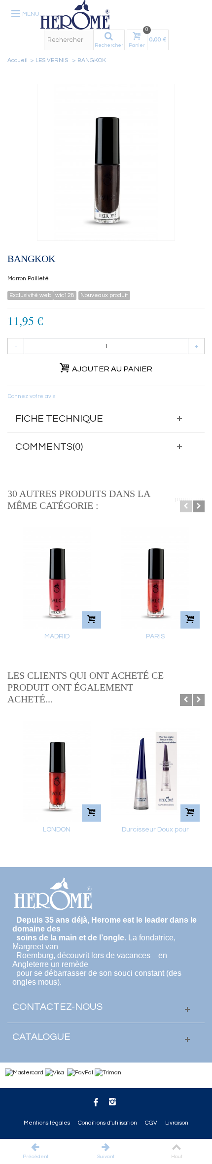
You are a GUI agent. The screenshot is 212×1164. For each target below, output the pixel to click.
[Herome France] (122, 15)
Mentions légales (47, 1123)
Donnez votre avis (31, 396)
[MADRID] (56, 577)
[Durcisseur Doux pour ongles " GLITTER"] (155, 771)
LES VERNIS (52, 60)
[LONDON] (56, 771)
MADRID (57, 636)
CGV (151, 1123)
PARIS (155, 636)
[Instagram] (112, 1103)
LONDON (57, 829)
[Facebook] (95, 1103)
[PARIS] (155, 577)
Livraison (176, 1123)
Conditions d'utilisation (107, 1123)
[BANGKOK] (106, 162)
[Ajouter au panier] (91, 620)
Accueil (17, 60)
